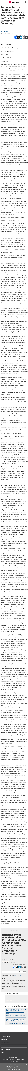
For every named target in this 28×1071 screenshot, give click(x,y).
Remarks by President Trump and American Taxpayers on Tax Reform (16, 1016)
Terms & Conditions (13, 1057)
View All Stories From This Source (15, 1023)
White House (4, 31)
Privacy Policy (20, 1059)
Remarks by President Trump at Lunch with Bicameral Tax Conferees (16, 1020)
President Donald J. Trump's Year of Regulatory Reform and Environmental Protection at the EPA (16, 1011)
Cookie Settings (14, 1061)
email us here (10, 1000)
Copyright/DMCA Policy (8, 1059)
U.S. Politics (17, 975)
